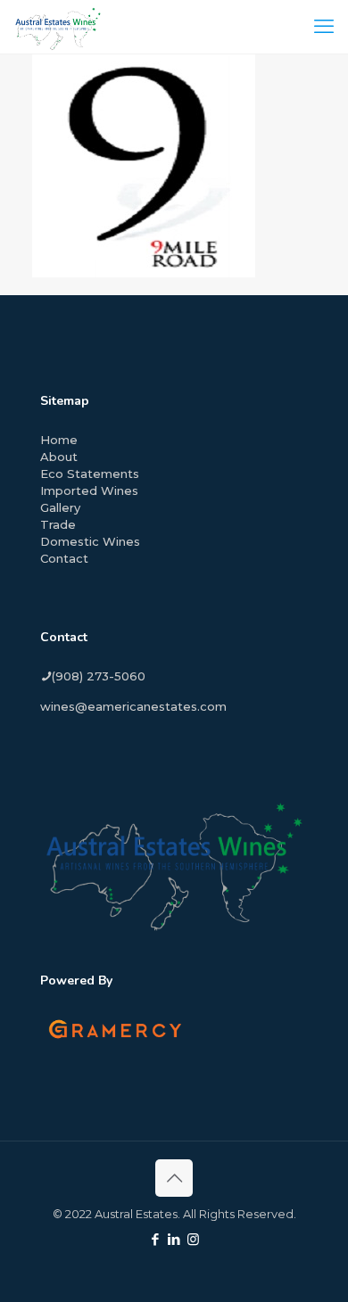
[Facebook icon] (155, 1239)
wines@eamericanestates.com (133, 706)
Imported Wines (89, 490)
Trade (58, 524)
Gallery (60, 507)
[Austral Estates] (58, 26)
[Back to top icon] (174, 1178)
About (59, 456)
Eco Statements (89, 473)
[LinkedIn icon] (174, 1239)
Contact (64, 558)
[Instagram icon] (193, 1239)
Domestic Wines (90, 541)
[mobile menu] (324, 27)
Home (59, 440)
